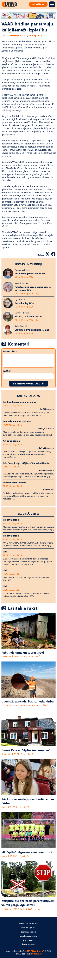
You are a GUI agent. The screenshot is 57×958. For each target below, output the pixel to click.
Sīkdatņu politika (28, 931)
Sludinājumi (27, 513)
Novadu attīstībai (9, 705)
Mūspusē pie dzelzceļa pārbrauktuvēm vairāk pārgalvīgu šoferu (28, 902)
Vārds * (7, 371)
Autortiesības (28, 940)
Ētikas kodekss (28, 944)
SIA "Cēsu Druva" (35, 951)
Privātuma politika (28, 927)
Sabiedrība (13, 35)
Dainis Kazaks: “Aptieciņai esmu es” (26, 750)
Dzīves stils (6, 656)
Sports (4, 807)
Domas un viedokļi (28, 264)
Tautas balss (26, 396)
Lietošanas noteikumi (28, 923)
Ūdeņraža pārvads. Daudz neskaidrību (27, 701)
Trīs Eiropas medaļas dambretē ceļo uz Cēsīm (27, 801)
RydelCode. (36, 953)
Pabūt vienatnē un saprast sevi (22, 652)
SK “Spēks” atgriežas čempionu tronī (26, 852)
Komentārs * (10, 351)
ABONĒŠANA (38, 4)
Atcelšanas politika (28, 936)
